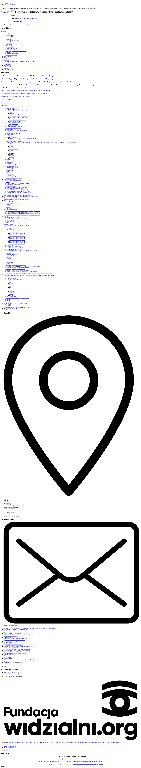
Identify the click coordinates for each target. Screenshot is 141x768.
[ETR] (11, 96)
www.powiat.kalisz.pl (9, 505)
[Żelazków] (114, 742)
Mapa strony (6, 5)
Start (5, 666)
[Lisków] (63, 742)
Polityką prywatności (37, 8)
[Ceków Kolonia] (25, 742)
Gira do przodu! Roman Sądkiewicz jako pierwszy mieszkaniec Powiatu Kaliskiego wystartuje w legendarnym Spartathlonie (38, 82)
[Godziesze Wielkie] (38, 742)
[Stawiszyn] (93, 742)
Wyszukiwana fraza (5, 24)
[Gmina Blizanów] (5, 742)
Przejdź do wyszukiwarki (9, 4)
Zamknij (90, 8)
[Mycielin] (71, 742)
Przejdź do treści (7, 3)
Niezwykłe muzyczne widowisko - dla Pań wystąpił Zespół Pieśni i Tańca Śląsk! (24, 93)
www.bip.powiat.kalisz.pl (20, 505)
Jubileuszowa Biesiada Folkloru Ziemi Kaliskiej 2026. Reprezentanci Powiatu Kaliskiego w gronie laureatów (33, 76)
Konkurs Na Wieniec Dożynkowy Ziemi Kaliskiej (15, 88)
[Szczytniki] (104, 742)
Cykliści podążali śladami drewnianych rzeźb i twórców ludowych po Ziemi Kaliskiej (26, 90)
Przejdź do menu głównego (10, 1)
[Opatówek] (81, 742)
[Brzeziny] (14, 742)
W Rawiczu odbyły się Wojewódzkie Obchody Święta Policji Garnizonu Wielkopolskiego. (27, 79)
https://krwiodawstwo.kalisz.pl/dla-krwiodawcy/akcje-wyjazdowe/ (88, 764)
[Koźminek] (52, 742)
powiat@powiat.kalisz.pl (13, 625)
